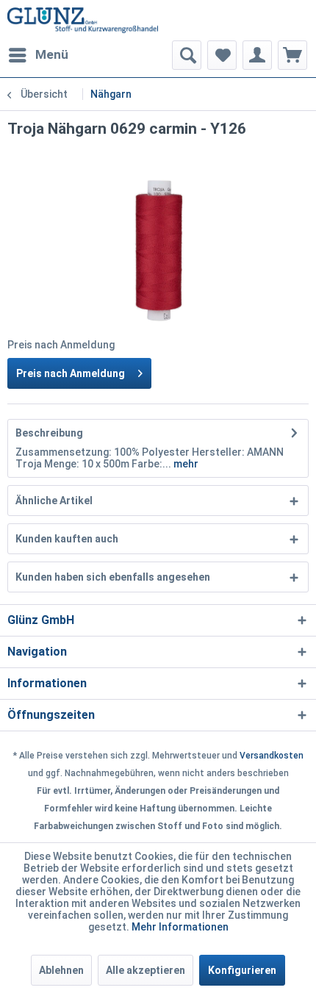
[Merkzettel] (222, 55)
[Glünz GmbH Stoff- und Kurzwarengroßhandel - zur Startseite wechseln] (82, 20)
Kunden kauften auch (66, 539)
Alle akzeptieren (145, 970)
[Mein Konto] (257, 55)
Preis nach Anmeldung (70, 373)
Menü (51, 54)
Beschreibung (49, 433)
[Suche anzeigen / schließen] (186, 55)
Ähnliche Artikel (54, 500)
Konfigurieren (242, 970)
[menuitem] (38, 55)
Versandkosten (272, 755)
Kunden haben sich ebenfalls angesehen (112, 577)
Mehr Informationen (180, 927)
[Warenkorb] (292, 55)
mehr (184, 464)
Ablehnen (61, 970)
